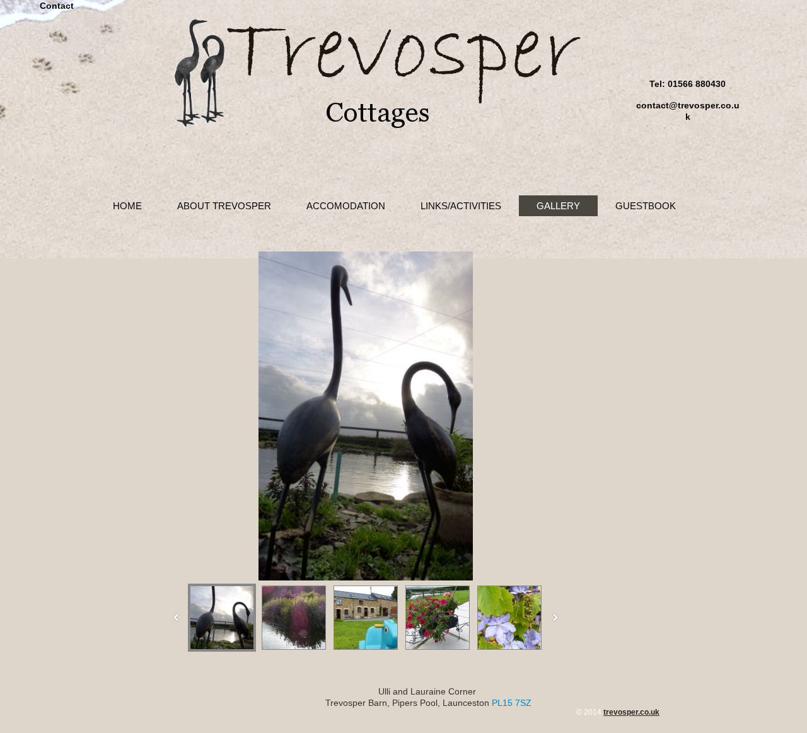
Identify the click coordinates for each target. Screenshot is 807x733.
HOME (127, 205)
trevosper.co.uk (631, 712)
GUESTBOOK (645, 205)
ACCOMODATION (345, 205)
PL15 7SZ (511, 703)
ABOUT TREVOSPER (224, 205)
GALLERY (558, 205)
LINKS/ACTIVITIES (461, 205)
